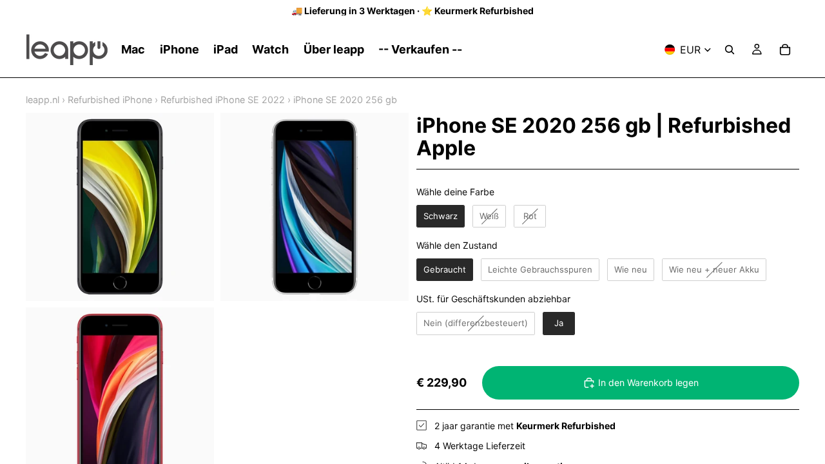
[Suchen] (729, 49)
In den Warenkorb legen (648, 382)
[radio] (440, 216)
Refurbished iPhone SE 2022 (222, 99)
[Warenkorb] (785, 49)
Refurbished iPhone (110, 99)
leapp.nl (42, 99)
